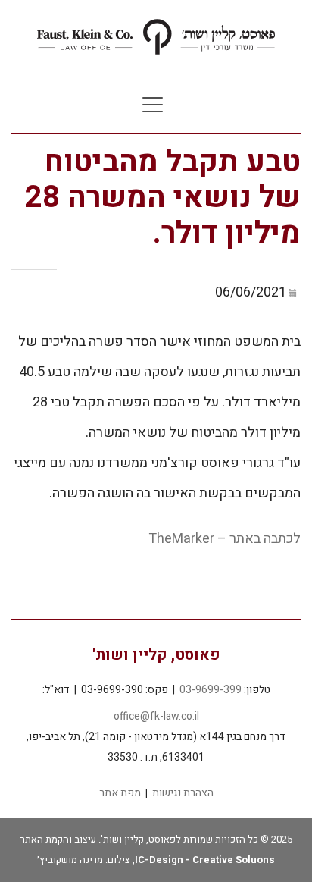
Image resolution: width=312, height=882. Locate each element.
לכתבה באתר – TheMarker (224, 539)
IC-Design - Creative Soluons (205, 859)
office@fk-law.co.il (156, 716)
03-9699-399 (210, 690)
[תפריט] (152, 105)
